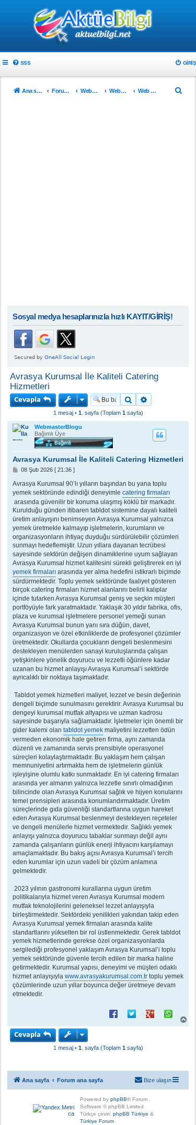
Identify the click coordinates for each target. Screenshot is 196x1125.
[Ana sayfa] (98, 26)
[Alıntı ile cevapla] (159, 435)
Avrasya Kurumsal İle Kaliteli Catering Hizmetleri (84, 381)
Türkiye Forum (97, 1121)
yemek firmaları (34, 572)
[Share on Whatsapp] (168, 1013)
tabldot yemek (83, 730)
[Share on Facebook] (113, 1013)
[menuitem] (21, 63)
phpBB (118, 1099)
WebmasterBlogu (58, 427)
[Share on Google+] (150, 1013)
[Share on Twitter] (131, 1013)
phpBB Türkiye (130, 1114)
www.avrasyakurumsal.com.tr (106, 976)
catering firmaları (146, 492)
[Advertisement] (98, 203)
